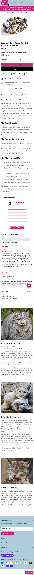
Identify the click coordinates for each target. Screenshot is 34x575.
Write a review (21, 227)
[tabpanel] (17, 270)
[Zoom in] (29, 32)
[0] (31, 3)
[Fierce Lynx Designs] (17, 3)
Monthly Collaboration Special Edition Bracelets (18, 13)
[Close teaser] (8, 5)
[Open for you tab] (29, 286)
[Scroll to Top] (31, 566)
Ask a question (13, 227)
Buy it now (17, 69)
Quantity (4, 60)
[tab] (15, 234)
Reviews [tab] (6, 234)
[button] (17, 209)
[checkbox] (14, 242)
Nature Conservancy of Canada (13, 428)
